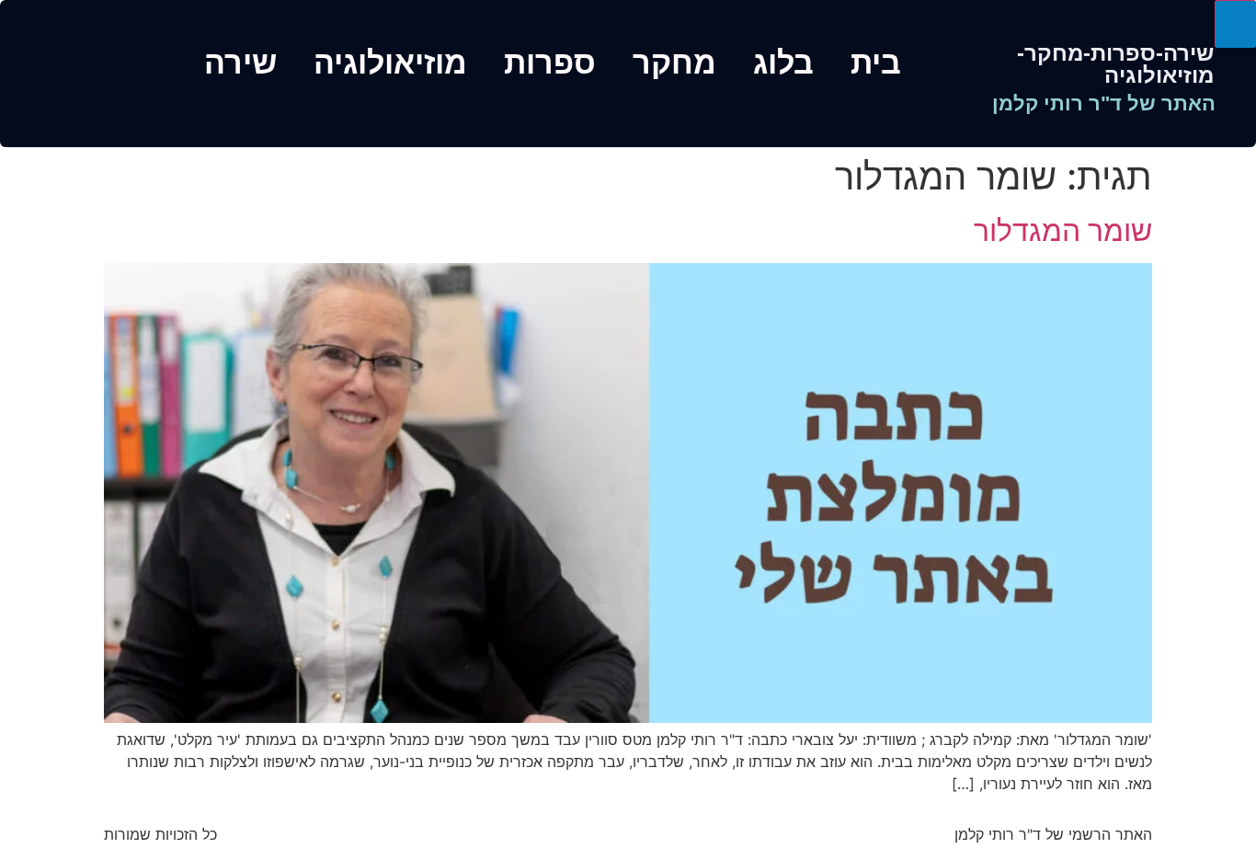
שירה (240, 62)
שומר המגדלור (1063, 230)
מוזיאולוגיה (390, 62)
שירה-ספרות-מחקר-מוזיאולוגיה (1115, 63)
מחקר (674, 62)
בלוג (783, 62)
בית (876, 62)
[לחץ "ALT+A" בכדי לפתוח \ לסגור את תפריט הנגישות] (1235, 24)
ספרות (550, 62)
